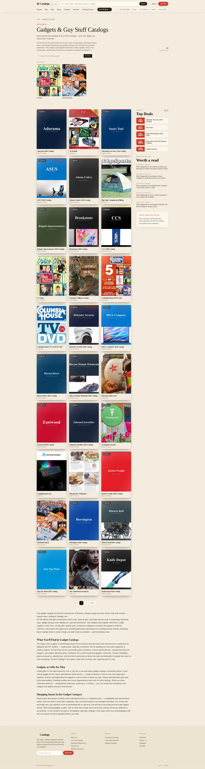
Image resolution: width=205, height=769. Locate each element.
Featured (76, 9)
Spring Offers (163, 9)
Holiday (134, 9)
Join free (163, 4)
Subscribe (68, 753)
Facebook (142, 737)
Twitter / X (142, 740)
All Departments (87, 9)
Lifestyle (67, 9)
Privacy (166, 765)
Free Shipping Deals (112, 740)
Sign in (154, 4)
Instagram (142, 743)
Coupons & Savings (111, 737)
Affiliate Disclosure (77, 749)
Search (143, 3)
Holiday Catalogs (111, 743)
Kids (52, 9)
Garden (153, 9)
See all (166, 110)
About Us (74, 737)
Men (46, 9)
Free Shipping (144, 9)
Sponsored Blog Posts (78, 743)
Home (59, 9)
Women (39, 9)
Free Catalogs (103, 9)
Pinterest (142, 746)
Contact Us (75, 746)
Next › (93, 603)
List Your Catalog (77, 740)
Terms (160, 765)
